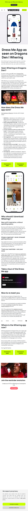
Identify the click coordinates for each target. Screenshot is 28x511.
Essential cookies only (14, 507)
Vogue (3, 305)
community (5, 332)
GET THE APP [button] (14, 388)
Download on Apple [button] (7, 164)
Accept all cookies (14, 504)
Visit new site (14, 4)
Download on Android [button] (20, 164)
